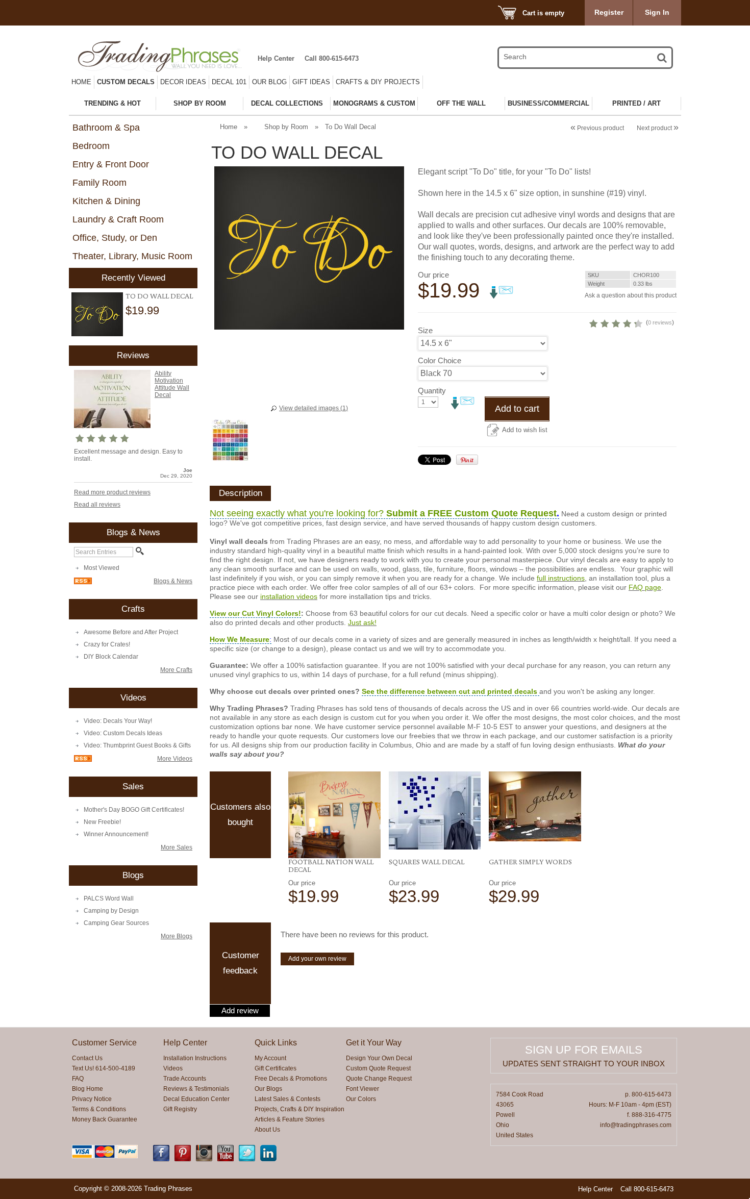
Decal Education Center (196, 1099)
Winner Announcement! (116, 834)
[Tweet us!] (247, 1159)
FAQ (78, 1078)
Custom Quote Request (378, 1068)
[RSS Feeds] (83, 582)
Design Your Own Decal (379, 1058)
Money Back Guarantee (104, 1119)
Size (425, 330)
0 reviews (660, 322)
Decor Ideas (183, 82)
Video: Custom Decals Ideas (123, 733)
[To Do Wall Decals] (97, 314)
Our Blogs (268, 1088)
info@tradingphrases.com (635, 1125)
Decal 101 (229, 82)
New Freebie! (102, 822)
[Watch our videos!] (225, 1159)
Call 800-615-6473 (332, 58)
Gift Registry (180, 1109)
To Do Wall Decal (159, 296)
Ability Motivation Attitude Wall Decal (172, 384)
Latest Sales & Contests (287, 1099)
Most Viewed (101, 567)
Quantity (432, 390)
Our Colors (361, 1099)
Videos (173, 1068)
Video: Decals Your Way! (118, 721)
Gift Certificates (275, 1068)
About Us (267, 1129)
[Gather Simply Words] (535, 806)
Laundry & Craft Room (118, 219)
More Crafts (176, 669)
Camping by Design (111, 910)
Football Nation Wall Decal (330, 865)
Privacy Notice (92, 1099)
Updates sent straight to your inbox (584, 1063)
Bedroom (91, 146)
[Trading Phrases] (165, 56)
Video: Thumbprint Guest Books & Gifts (137, 745)
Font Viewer (362, 1088)
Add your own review (317, 958)
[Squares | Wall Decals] (435, 810)
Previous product (597, 128)
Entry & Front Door (110, 164)
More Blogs (176, 936)
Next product (658, 128)
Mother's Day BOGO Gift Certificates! (134, 809)
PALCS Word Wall (109, 898)
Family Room (99, 183)
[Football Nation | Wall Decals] (334, 814)
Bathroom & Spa (106, 127)
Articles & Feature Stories (289, 1119)
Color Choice (439, 360)
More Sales (176, 847)
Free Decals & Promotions (291, 1078)
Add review (240, 1011)
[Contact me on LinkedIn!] (268, 1159)
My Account (270, 1058)
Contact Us (87, 1058)
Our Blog (269, 82)
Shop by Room (286, 127)
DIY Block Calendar (111, 656)
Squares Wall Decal (426, 861)
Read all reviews (97, 504)
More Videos (174, 758)
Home (81, 82)
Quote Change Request (379, 1078)
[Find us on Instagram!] (204, 1159)
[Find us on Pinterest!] (182, 1159)
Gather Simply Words (530, 861)
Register (608, 12)
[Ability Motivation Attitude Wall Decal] (112, 426)
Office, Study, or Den (114, 238)
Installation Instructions (195, 1058)
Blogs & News (173, 581)
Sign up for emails (583, 1049)
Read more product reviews (112, 492)
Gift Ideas (311, 82)
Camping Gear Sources (116, 923)
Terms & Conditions (99, 1109)
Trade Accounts (184, 1078)
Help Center (276, 58)
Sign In (657, 12)
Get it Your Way (374, 1042)
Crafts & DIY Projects (378, 82)
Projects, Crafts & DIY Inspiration (299, 1109)
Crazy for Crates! (107, 644)
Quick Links (276, 1042)
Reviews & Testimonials (196, 1088)
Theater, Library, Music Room (132, 256)
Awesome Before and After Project (131, 632)
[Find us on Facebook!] (161, 1159)
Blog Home (87, 1088)
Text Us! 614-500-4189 (103, 1068)
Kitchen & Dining (106, 201)
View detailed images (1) (313, 408)
